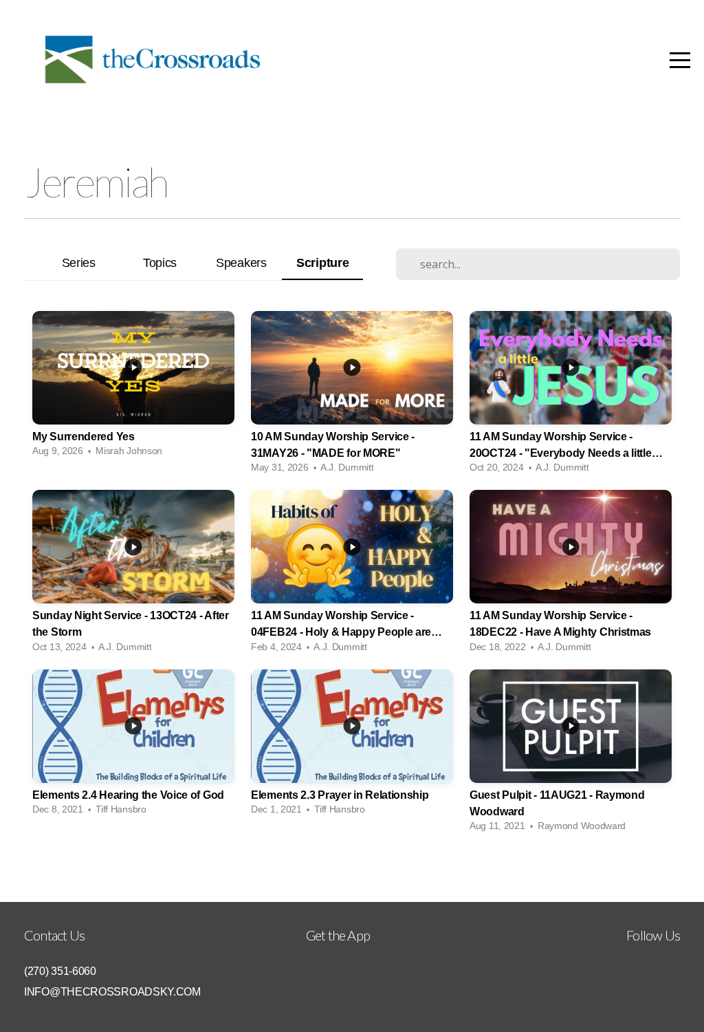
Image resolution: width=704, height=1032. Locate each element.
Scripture (322, 262)
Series (79, 262)
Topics (160, 262)
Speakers (241, 262)
